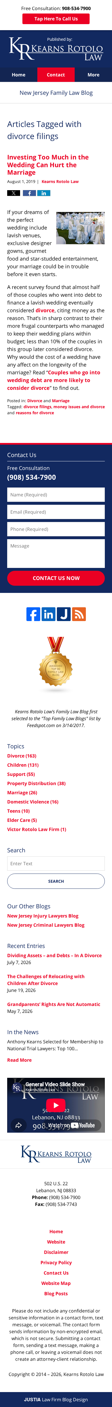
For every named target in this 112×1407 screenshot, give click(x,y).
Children (22, 765)
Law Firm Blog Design (56, 1399)
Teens (18, 811)
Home (18, 75)
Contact (56, 75)
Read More (19, 1060)
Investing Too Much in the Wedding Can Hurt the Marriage (48, 164)
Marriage (60, 400)
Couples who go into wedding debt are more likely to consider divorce (53, 380)
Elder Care (22, 820)
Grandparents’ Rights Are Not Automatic (53, 1004)
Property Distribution (36, 783)
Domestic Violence (32, 802)
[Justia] (64, 614)
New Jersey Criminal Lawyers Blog (45, 925)
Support (21, 774)
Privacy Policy (56, 1262)
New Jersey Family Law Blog (56, 48)
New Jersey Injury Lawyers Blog (42, 916)
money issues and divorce (79, 406)
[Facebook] (33, 614)
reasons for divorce (35, 412)
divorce (45, 310)
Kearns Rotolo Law (83, 1374)
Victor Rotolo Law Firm (36, 829)
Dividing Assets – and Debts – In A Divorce (54, 955)
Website (56, 1242)
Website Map (56, 1283)
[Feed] (79, 614)
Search (56, 881)
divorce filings (37, 406)
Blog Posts (56, 1293)
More (93, 75)
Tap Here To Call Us (56, 19)
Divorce (34, 400)
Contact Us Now (56, 578)
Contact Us (56, 1273)
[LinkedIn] (48, 614)
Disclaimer (56, 1252)
